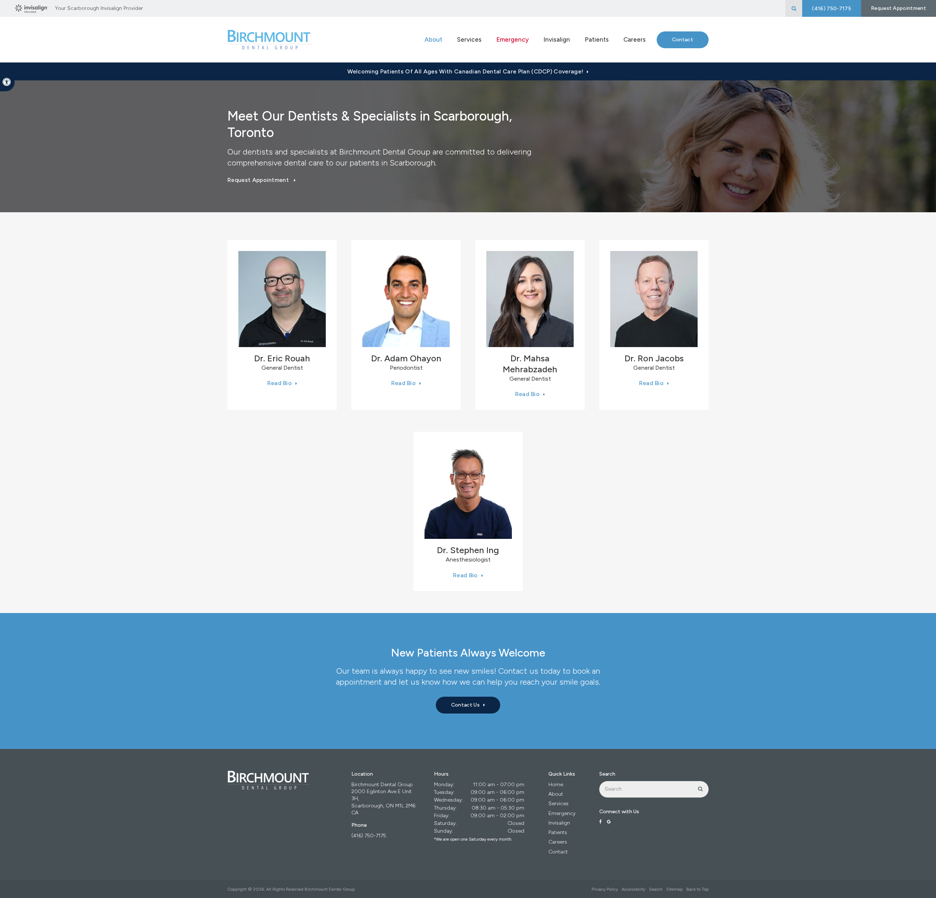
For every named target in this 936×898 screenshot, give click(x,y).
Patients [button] (597, 39)
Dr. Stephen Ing (468, 550)
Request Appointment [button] (898, 8)
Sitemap (674, 889)
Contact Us (465, 705)
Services (558, 803)
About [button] (433, 39)
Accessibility (633, 889)
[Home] (269, 39)
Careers (634, 39)
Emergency (512, 39)
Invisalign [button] (556, 39)
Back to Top (697, 889)
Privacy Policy (605, 889)
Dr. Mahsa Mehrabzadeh (530, 363)
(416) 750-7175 (368, 836)
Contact (682, 40)
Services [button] (469, 39)
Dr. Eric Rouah (282, 358)
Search (656, 889)
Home (555, 784)
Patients (557, 832)
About (555, 794)
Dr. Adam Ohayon (406, 358)
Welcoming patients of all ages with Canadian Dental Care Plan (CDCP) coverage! (465, 71)
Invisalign (559, 823)
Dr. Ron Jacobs (654, 358)
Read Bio (279, 383)
